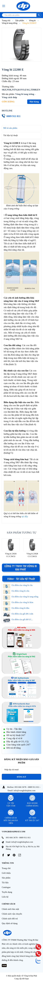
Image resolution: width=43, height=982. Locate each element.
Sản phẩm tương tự (21, 532)
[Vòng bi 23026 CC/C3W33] (11, 544)
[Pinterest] (14, 855)
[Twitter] (8, 855)
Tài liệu (5, 882)
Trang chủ (6, 868)
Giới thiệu (6, 873)
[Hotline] (38, 947)
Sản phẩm (6, 878)
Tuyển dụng (7, 892)
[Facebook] (3, 855)
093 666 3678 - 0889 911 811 (27, 787)
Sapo (27, 979)
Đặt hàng (34, 101)
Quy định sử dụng (9, 923)
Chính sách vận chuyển (12, 914)
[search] (38, 15)
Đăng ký (21, 777)
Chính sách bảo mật (10, 909)
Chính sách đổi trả (10, 918)
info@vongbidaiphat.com (24, 790)
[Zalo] (38, 961)
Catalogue (6, 887)
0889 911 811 (13, 116)
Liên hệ (5, 897)
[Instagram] (19, 855)
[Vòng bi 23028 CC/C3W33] (32, 544)
